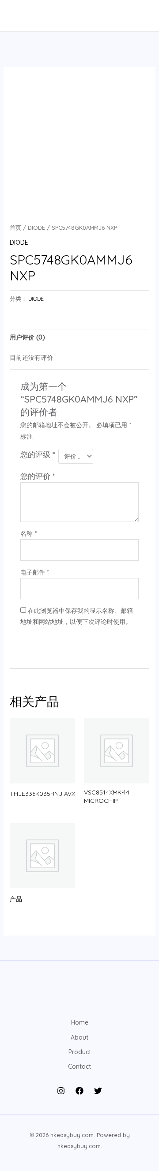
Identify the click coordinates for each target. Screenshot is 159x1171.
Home (79, 1022)
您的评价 (37, 476)
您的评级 (37, 454)
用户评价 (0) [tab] (27, 337)
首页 (15, 227)
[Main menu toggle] (19, 16)
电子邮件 (34, 572)
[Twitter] (98, 1091)
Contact (79, 1066)
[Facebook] (79, 1091)
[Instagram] (61, 1091)
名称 (28, 533)
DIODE (36, 227)
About (79, 1037)
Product (79, 1052)
